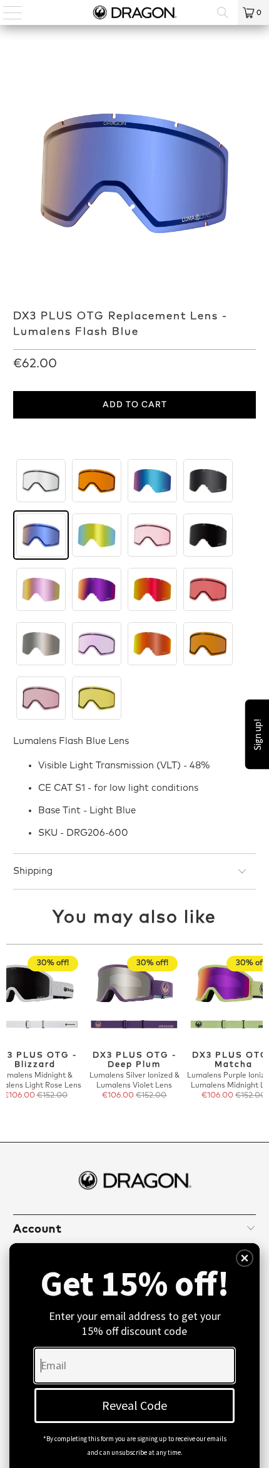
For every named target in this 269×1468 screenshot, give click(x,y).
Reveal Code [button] (134, 1405)
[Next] (257, 1034)
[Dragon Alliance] (135, 12)
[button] (244, 1258)
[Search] (223, 12)
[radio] (41, 480)
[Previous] (12, 1034)
